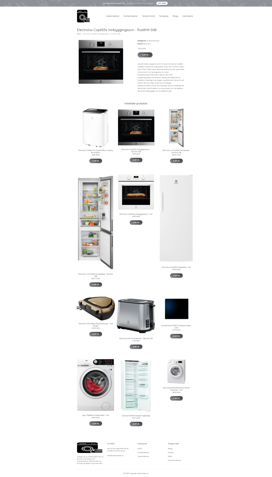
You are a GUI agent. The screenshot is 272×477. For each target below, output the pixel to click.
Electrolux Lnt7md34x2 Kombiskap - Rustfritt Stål (176, 151)
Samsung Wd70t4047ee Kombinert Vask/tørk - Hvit (176, 389)
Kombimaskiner (131, 16)
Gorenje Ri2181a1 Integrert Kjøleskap (136, 416)
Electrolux (155, 41)
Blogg (175, 16)
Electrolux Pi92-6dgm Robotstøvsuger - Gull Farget (96, 325)
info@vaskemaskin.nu (115, 456)
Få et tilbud (162, 3)
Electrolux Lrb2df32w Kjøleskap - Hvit (176, 267)
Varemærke (187, 16)
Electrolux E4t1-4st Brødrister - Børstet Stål (136, 338)
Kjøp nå (145, 55)
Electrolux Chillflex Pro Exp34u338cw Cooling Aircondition (96, 151)
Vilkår (170, 456)
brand (149, 41)
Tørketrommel (148, 16)
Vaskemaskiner (112, 16)
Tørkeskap (164, 16)
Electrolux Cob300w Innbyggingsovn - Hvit (136, 214)
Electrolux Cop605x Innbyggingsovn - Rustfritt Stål (136, 150)
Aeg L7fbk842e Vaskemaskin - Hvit (95, 415)
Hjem (79, 34)
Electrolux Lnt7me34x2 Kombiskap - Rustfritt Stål (95, 275)
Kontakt (171, 452)
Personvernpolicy (174, 460)
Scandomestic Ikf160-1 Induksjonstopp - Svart (176, 326)
